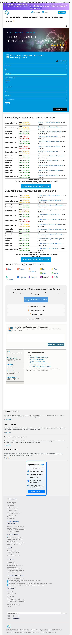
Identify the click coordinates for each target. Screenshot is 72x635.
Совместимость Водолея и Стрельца (50, 161)
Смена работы (11, 541)
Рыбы (56, 277)
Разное (9, 606)
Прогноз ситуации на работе (15, 538)
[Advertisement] (36, 396)
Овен (10, 269)
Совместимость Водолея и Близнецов (51, 132)
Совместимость (19, 32)
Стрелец (22, 277)
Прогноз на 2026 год (12, 564)
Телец (21, 269)
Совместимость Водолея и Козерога (50, 165)
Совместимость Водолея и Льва (49, 141)
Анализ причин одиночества (38, 359)
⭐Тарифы (62, 12)
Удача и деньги (12, 377)
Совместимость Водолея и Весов (49, 151)
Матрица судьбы (11, 567)
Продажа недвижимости (13, 552)
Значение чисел (57, 17)
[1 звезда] (52, 45)
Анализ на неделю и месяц (14, 512)
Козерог (34, 277)
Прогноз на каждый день (14, 513)
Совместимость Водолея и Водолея (50, 170)
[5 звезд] (63, 45)
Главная (11, 32)
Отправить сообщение (56, 344)
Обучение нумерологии (13, 598)
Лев (55, 269)
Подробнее (7, 419)
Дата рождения (15, 17)
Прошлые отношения (13, 531)
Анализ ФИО (10, 504)
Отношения (33, 17)
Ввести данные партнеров (36, 186)
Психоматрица (11, 505)
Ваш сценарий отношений (14, 568)
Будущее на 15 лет (12, 508)
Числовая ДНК (11, 562)
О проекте (10, 591)
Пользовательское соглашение (15, 599)
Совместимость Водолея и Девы (49, 146)
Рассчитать (59, 109)
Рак (43, 269)
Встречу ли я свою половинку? (15, 526)
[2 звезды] (54, 45)
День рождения (11, 502)
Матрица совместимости (14, 572)
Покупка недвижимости (13, 551)
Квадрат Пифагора (12, 507)
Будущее (25, 17)
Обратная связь (11, 593)
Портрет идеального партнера (39, 356)
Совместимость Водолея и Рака (48, 137)
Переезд (9, 554)
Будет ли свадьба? (12, 528)
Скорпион (9, 279)
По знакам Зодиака (30, 32)
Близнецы (32, 271)
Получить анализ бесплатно (36, 300)
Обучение (9, 22)
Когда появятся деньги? (13, 556)
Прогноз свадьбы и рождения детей (40, 366)
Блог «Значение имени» (13, 604)
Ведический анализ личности (15, 565)
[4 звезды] (60, 45)
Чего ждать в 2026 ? (12, 510)
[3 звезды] (57, 45)
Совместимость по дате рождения (40, 363)
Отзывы (9, 595)
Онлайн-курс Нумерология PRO (15, 578)
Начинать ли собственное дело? (16, 543)
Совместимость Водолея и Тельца (49, 127)
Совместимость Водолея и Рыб (48, 175)
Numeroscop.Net (13, 522)
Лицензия (9, 603)
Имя (7, 17)
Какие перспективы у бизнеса (15, 544)
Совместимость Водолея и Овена (49, 122)
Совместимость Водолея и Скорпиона (51, 156)
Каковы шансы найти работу (15, 539)
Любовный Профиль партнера (15, 570)
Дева (44, 273)
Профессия (10, 517)
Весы (56, 273)
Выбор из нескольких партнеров (39, 357)
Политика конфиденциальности (15, 601)
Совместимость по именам (38, 364)
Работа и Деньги (44, 17)
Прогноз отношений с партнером (16, 529)
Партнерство (10, 596)
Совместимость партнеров (37, 361)
